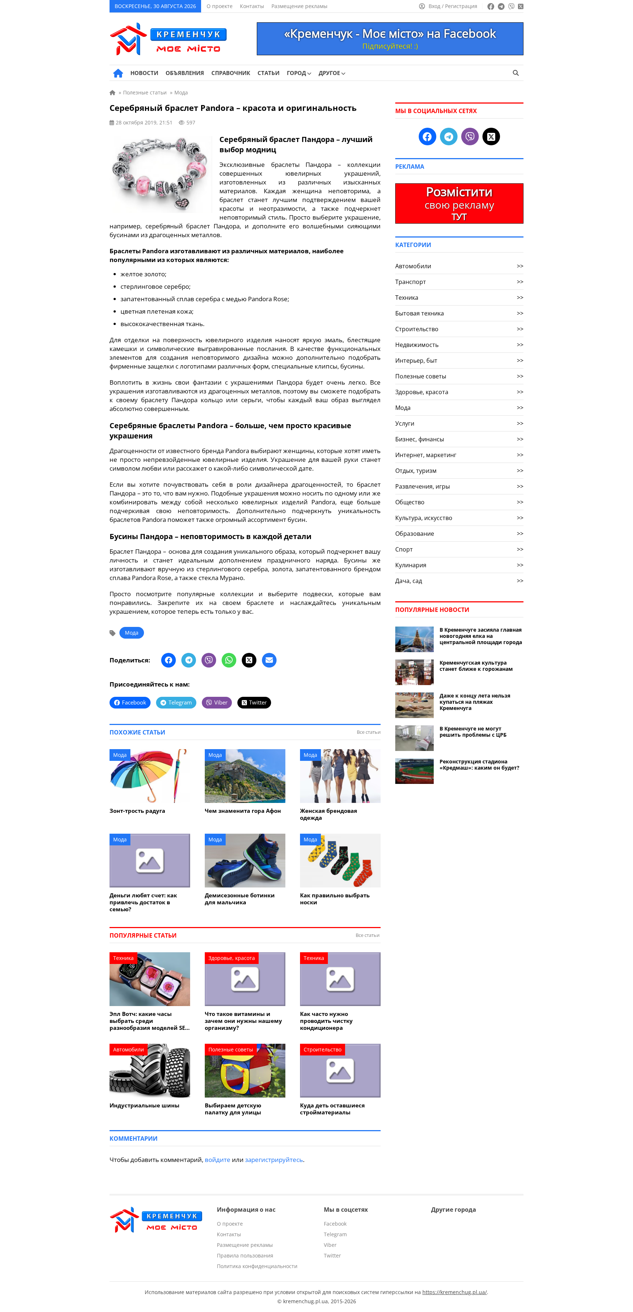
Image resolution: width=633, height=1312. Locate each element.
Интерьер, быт (459, 360)
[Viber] (208, 660)
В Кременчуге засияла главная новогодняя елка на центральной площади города (481, 636)
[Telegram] (188, 660)
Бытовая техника (459, 313)
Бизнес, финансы (459, 439)
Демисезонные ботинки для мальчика (240, 899)
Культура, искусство (459, 518)
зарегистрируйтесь (274, 1159)
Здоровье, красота (231, 957)
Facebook (335, 1223)
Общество (459, 502)
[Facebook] (168, 660)
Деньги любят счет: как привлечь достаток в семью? (143, 902)
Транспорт (459, 282)
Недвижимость (459, 345)
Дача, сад (459, 581)
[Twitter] (249, 660)
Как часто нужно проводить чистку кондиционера (326, 1020)
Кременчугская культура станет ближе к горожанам (476, 665)
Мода (131, 632)
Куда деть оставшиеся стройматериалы (332, 1109)
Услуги (459, 423)
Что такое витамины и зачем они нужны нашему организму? (243, 1020)
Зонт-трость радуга (137, 810)
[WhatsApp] (229, 660)
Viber (330, 1244)
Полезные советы (230, 1049)
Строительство (322, 1049)
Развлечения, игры (459, 486)
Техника (123, 957)
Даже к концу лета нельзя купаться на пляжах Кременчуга (475, 701)
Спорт (459, 549)
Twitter (332, 1255)
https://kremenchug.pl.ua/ (454, 1292)
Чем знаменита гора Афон (243, 810)
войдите (217, 1159)
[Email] (269, 660)
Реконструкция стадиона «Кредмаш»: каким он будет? (479, 764)
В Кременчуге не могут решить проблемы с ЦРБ (473, 731)
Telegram (335, 1234)
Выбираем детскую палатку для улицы (233, 1109)
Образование (459, 534)
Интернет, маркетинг (459, 455)
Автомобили (128, 1049)
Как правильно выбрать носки (335, 899)
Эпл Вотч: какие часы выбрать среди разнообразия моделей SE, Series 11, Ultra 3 (148, 1020)
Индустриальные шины (144, 1105)
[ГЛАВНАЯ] (118, 73)
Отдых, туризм (459, 471)
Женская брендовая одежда (328, 814)
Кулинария (459, 565)
